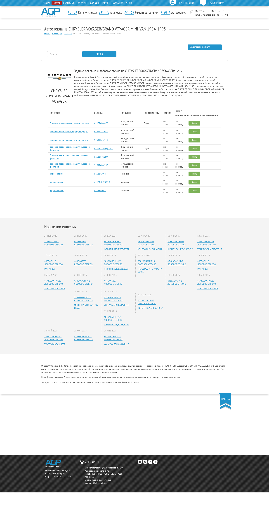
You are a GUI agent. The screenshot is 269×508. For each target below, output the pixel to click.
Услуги (105, 3)
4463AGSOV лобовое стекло (83, 263)
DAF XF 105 (50, 268)
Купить (194, 123)
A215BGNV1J (100, 190)
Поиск (99, 54)
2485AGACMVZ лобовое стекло (53, 243)
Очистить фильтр (200, 47)
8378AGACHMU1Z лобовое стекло (53, 282)
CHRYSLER (68, 34)
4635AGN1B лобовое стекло (53, 263)
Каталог (56, 3)
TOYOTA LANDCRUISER (54, 288)
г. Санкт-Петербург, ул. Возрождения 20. (104, 467)
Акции (129, 3)
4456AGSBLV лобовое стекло (83, 243)
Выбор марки (57, 34)
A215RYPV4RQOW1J (103, 148)
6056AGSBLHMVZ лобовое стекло (113, 243)
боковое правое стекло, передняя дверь (69, 123)
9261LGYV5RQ (101, 156)
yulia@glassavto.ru (101, 479)
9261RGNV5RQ (101, 165)
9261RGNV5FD (101, 140)
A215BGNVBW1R (102, 182)
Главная (46, 3)
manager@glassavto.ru (96, 483)
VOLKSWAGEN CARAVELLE (116, 305)
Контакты (82, 3)
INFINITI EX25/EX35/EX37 (116, 249)
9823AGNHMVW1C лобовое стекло (83, 338)
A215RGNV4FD (101, 123)
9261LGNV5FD (101, 131)
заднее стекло (57, 173)
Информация (117, 3)
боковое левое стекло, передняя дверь (69, 131)
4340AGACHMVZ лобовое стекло (83, 282)
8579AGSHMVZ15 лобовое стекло (113, 299)
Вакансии (94, 3)
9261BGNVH (100, 173)
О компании (69, 3)
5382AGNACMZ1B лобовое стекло (83, 299)
